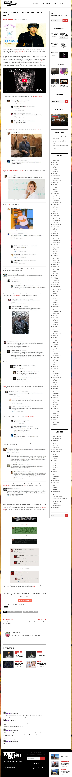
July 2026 (55, 162)
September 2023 (57, 224)
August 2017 (56, 357)
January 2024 (56, 217)
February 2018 (56, 346)
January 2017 (56, 370)
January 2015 (56, 413)
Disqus (9, 611)
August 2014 (56, 422)
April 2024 (55, 211)
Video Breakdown (57, 505)
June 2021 (55, 273)
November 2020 (56, 286)
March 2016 (55, 388)
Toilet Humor (34, 611)
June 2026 (55, 164)
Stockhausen (6, 485)
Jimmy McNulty (18, 19)
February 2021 (56, 280)
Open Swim (10, 19)
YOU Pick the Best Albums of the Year (54, 54)
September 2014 (57, 421)
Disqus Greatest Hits (20, 51)
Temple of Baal (26, 611)
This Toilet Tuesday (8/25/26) (59, 142)
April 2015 (55, 408)
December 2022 (56, 240)
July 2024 (55, 206)
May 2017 (55, 362)
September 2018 (57, 333)
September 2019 (57, 311)
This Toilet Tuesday (57, 501)
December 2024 (56, 197)
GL (9, 204)
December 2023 (56, 218)
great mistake (37, 129)
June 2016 (55, 382)
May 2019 (55, 319)
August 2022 (56, 247)
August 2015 (56, 400)
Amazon (10, 590)
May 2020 (55, 297)
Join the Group (45, 3)
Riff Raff (55, 487)
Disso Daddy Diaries (57, 449)
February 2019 (56, 324)
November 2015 (56, 395)
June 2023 (55, 229)
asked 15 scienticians (19, 170)
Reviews (20, 661)
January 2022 (56, 260)
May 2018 (55, 340)
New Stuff (17, 651)
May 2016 (55, 384)
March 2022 (55, 257)
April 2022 (55, 255)
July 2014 (55, 424)
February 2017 (56, 368)
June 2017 (55, 360)
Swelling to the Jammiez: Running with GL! (64, 756)
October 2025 (56, 178)
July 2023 (55, 228)
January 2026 (56, 173)
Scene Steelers (56, 491)
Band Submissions (57, 436)
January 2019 (56, 326)
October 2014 (56, 419)
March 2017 (55, 366)
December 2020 (56, 284)
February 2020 (56, 302)
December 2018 (56, 328)
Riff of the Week (56, 485)
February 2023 (56, 237)
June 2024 (55, 207)
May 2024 (55, 209)
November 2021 (56, 264)
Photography (56, 476)
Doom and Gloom (57, 451)
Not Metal (55, 471)
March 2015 (55, 410)
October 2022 (56, 244)
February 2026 (56, 171)
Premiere (66, 761)
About (54, 3)
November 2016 (56, 373)
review (24, 485)
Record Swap (56, 480)
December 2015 (56, 393)
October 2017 (56, 353)
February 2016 (56, 390)
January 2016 (56, 391)
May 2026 (55, 166)
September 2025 (57, 180)
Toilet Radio (55, 116)
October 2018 (56, 331)
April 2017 (55, 364)
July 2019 (55, 315)
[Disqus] (24, 692)
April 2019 (55, 320)
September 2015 (57, 399)
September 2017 (57, 355)
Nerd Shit (55, 465)
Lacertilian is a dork (17, 611)
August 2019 (56, 313)
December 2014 (56, 415)
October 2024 (56, 200)
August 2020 (56, 291)
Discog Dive (55, 445)
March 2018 (55, 344)
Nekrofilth (25, 524)
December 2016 (56, 371)
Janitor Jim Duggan (37, 96)
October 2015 (56, 397)
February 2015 (56, 411)
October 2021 (56, 266)
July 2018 (55, 337)
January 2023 (56, 238)
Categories (35, 3)
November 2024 (56, 198)
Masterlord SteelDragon (8, 170)
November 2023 (56, 220)
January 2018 (56, 348)
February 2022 (56, 258)
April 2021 (55, 277)
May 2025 (55, 187)
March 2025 (55, 191)
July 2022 (55, 249)
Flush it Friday (56, 453)
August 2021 (56, 269)
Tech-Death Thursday (58, 496)
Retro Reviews (56, 482)
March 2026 (55, 169)
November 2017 (56, 351)
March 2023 (55, 235)
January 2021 (56, 282)
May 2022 (55, 253)
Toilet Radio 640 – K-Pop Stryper (60, 140)
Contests (55, 442)
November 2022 (56, 242)
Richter (4, 386)
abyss (33, 586)
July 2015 (55, 402)
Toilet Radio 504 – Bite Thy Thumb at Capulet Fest (58, 120)
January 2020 (56, 304)
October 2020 (56, 288)
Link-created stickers (29, 416)
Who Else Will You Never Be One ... (37, 622)
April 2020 (55, 298)
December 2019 (56, 306)
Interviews (55, 456)
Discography (56, 447)
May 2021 (55, 275)
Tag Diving (55, 494)
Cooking (55, 443)
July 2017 (55, 359)
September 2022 (57, 246)
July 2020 (55, 293)
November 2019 (56, 308)
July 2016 (55, 380)
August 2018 (56, 335)
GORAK (10, 242)
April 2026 (55, 167)
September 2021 (57, 268)
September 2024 (57, 202)
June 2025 (55, 186)
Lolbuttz (5, 19)
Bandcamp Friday (57, 438)
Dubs (10, 129)
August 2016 (56, 379)
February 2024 (56, 215)
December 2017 (56, 349)
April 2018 (55, 342)
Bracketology (56, 440)
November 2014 (56, 417)
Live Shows (55, 460)
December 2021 (56, 262)
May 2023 (55, 231)
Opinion (54, 474)
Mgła (30, 514)
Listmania (55, 458)
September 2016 (57, 377)
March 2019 (55, 322)
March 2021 (55, 278)
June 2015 (55, 404)
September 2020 (57, 289)
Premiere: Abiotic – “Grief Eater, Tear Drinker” (65, 765)
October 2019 (56, 309)
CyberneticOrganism (16, 295)
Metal (16, 661)
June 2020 (55, 295)
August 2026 (56, 160)
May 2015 (55, 406)
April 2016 (55, 386)
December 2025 (56, 175)
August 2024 (56, 204)
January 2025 (56, 195)
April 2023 (55, 233)
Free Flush (55, 454)
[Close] (50, 751)
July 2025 (55, 184)
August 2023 (56, 226)
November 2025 (56, 177)
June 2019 (55, 317)
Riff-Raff (55, 489)
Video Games (56, 507)
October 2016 (56, 375)
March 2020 (55, 300)
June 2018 (55, 339)
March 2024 (55, 213)
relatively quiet (42, 61)
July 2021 (55, 271)
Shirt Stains (63, 769)
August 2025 (56, 182)
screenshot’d (14, 61)
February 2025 (56, 193)
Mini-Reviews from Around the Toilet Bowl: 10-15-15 (41, 665)
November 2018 (56, 329)
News (54, 469)
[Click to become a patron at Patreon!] (25, 600)
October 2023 (56, 222)
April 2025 (55, 189)
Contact (61, 3)
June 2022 (55, 251)
